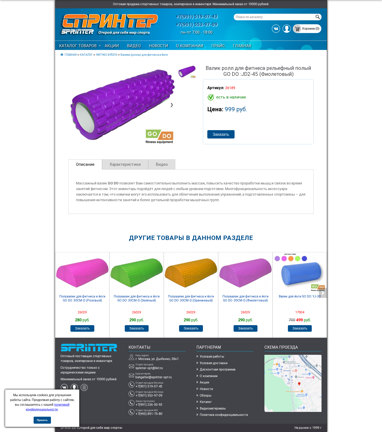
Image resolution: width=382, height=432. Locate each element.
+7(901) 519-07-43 (196, 16)
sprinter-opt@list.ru (149, 368)
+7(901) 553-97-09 (196, 24)
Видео (162, 164)
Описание (85, 164)
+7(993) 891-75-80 (148, 414)
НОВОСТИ (158, 45)
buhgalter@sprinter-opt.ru (153, 377)
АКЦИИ (112, 45)
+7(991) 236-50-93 (148, 405)
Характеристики (125, 164)
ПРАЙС (218, 45)
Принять (42, 420)
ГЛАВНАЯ (242, 45)
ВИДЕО (134, 45)
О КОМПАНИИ (189, 45)
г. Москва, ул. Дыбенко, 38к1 (157, 359)
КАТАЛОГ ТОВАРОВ (78, 45)
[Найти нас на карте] (293, 411)
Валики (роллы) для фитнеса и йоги (144, 54)
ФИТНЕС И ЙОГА (106, 54)
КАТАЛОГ (86, 54)
